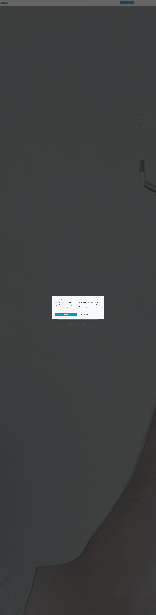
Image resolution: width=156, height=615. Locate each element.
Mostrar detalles (83, 314)
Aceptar (65, 314)
